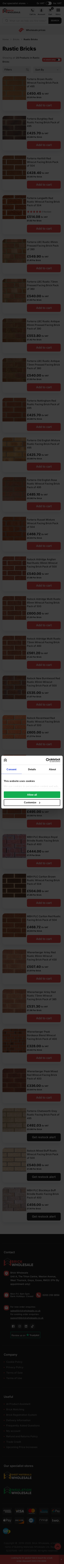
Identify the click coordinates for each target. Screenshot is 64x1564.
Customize (30, 802)
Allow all (32, 794)
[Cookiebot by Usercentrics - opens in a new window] (46, 760)
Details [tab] (32, 769)
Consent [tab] (11, 769)
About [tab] (52, 769)
